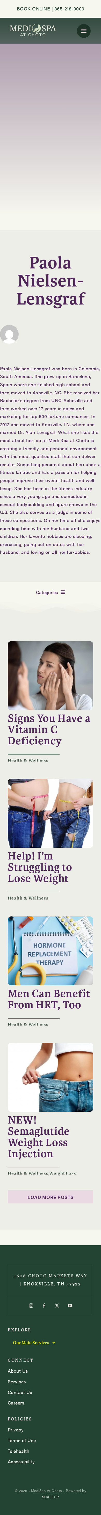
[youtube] (70, 1305)
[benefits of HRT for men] (50, 918)
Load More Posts (50, 1197)
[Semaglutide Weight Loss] (50, 1045)
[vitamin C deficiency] (50, 643)
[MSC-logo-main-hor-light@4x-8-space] (33, 24)
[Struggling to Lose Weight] (50, 781)
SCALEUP (50, 1496)
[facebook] (44, 1305)
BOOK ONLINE (33, 8)
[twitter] (57, 1305)
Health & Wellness (28, 760)
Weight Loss (62, 1173)
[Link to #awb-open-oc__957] (84, 31)
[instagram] (31, 1305)
